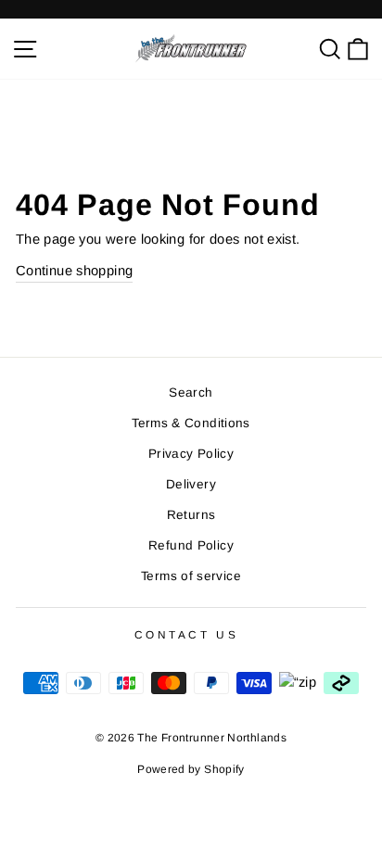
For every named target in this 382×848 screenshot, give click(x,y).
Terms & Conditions (191, 423)
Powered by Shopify (191, 769)
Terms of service (191, 576)
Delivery (191, 484)
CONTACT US (186, 634)
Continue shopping (74, 270)
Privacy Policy (191, 454)
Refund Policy (191, 545)
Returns (191, 515)
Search (190, 392)
